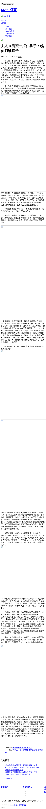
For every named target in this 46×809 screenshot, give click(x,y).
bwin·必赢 (14, 805)
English (3, 23)
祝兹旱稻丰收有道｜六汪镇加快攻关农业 (21, 765)
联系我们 (9, 36)
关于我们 (9, 29)
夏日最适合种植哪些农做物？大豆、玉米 (21, 772)
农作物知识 (9, 34)
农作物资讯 (9, 31)
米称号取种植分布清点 (14, 770)
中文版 (3, 20)
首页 (7, 26)
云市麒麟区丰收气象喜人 (22, 748)
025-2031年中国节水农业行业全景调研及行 (22, 767)
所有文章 (9, 779)
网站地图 (22, 805)
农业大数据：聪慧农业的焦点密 (17, 774)
